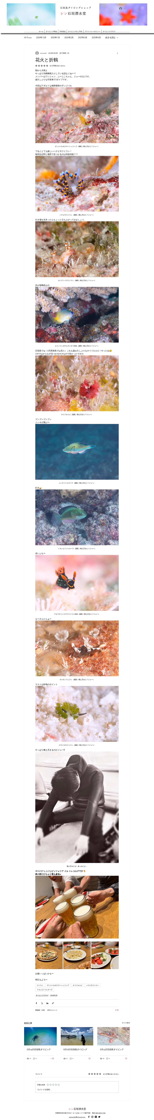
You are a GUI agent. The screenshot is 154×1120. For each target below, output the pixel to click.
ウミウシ (40, 985)
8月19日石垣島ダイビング (39, 1049)
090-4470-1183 (100, 1113)
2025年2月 (69, 37)
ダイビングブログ (42, 995)
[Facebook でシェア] (36, 1003)
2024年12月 (41, 37)
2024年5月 (53, 995)
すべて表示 (126, 1023)
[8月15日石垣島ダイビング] (113, 1036)
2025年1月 (55, 37)
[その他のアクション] (117, 53)
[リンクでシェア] (53, 1003)
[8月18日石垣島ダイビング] (77, 1036)
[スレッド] (95, 1116)
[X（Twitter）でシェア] (42, 1003)
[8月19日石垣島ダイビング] (40, 1036)
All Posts (28, 37)
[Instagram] (92, 1116)
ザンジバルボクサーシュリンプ (58, 985)
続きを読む (110, 37)
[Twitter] (99, 1116)
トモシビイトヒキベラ (45, 990)
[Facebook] (88, 1116)
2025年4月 (96, 37)
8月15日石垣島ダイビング (112, 1049)
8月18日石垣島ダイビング (75, 1049)
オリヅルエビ (77, 985)
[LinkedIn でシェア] (47, 1003)
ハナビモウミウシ (92, 985)
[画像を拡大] (49, 955)
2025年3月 (82, 37)
